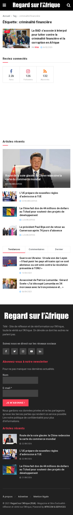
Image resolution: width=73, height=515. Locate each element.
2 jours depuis (28, 220)
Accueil (6, 16)
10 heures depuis (29, 201)
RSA (37, 47)
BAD (7, 31)
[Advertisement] (36, 110)
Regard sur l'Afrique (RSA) (23, 503)
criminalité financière (29, 16)
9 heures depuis (14, 184)
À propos (7, 496)
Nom (5, 375)
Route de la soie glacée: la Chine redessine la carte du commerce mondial (33, 177)
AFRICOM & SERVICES (55, 507)
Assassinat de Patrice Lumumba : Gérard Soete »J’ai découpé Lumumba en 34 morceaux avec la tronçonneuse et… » (43, 283)
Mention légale (41, 496)
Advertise (23, 496)
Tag (14, 16)
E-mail (7, 388)
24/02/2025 (47, 47)
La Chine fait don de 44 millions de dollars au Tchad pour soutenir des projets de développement (44, 212)
